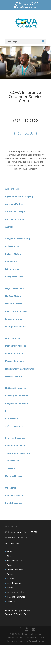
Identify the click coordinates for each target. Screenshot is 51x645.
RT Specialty (11, 418)
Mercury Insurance (14, 361)
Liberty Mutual (12, 338)
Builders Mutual (13, 253)
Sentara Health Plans (16, 445)
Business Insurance (16, 560)
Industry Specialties (16, 592)
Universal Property (15, 476)
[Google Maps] (33, 629)
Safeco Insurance (14, 426)
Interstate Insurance (16, 311)
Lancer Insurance (13, 318)
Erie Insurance (12, 269)
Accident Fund (12, 188)
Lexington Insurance (15, 326)
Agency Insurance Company (19, 196)
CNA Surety (11, 261)
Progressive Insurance (16, 403)
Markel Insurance (14, 353)
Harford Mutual (13, 296)
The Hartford (12, 460)
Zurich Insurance (13, 503)
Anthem (9, 226)
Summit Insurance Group (17, 453)
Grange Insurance (14, 276)
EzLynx (10, 578)
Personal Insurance (16, 596)
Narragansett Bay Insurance (19, 368)
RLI (6, 410)
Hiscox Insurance (13, 303)
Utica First (10, 487)
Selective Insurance (15, 437)
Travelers (10, 468)
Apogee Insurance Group (17, 238)
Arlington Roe (12, 246)
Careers (11, 565)
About (10, 551)
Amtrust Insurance (14, 219)
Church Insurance (15, 569)
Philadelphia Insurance (16, 395)
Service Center (14, 601)
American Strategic (15, 211)
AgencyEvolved (36, 641)
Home (10, 587)
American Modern (14, 204)
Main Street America (15, 345)
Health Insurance (15, 583)
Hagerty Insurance (14, 288)
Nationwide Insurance (16, 388)
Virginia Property (14, 495)
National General (13, 376)
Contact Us (25, 133)
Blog (9, 556)
